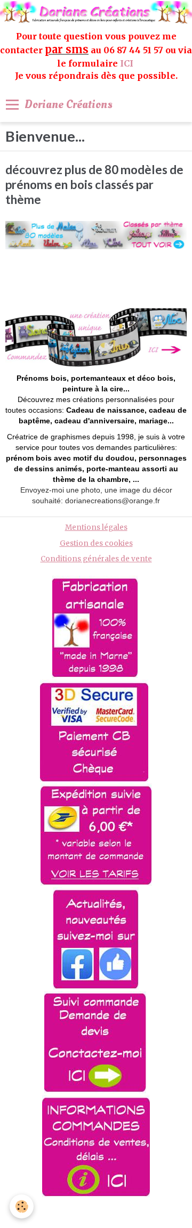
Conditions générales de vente (96, 558)
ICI (127, 63)
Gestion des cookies (96, 543)
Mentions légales (96, 527)
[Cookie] (22, 1206)
